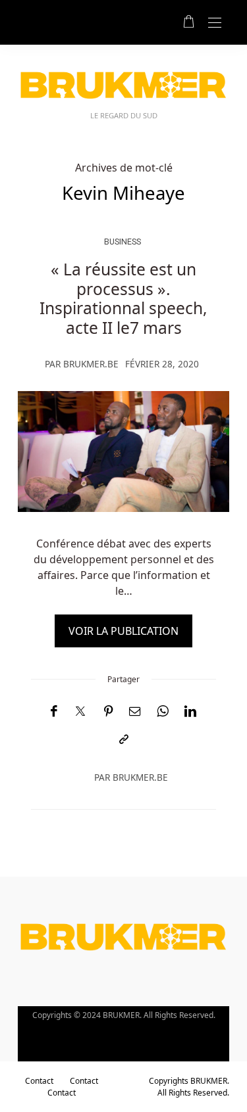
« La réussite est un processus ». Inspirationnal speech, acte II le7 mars (123, 298)
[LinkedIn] (190, 711)
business (122, 241)
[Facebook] (53, 711)
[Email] (135, 711)
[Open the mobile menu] (214, 23)
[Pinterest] (108, 711)
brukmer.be (91, 364)
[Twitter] (80, 711)
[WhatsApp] (162, 711)
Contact (39, 1080)
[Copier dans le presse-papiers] (124, 740)
